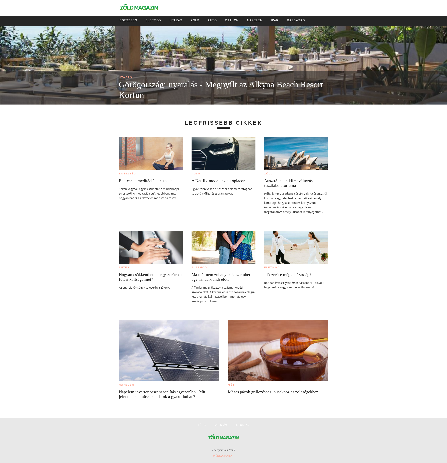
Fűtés (124, 267)
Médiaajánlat (223, 455)
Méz (231, 384)
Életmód (199, 267)
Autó (196, 173)
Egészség (127, 173)
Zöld (268, 173)
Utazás (125, 77)
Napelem (126, 384)
